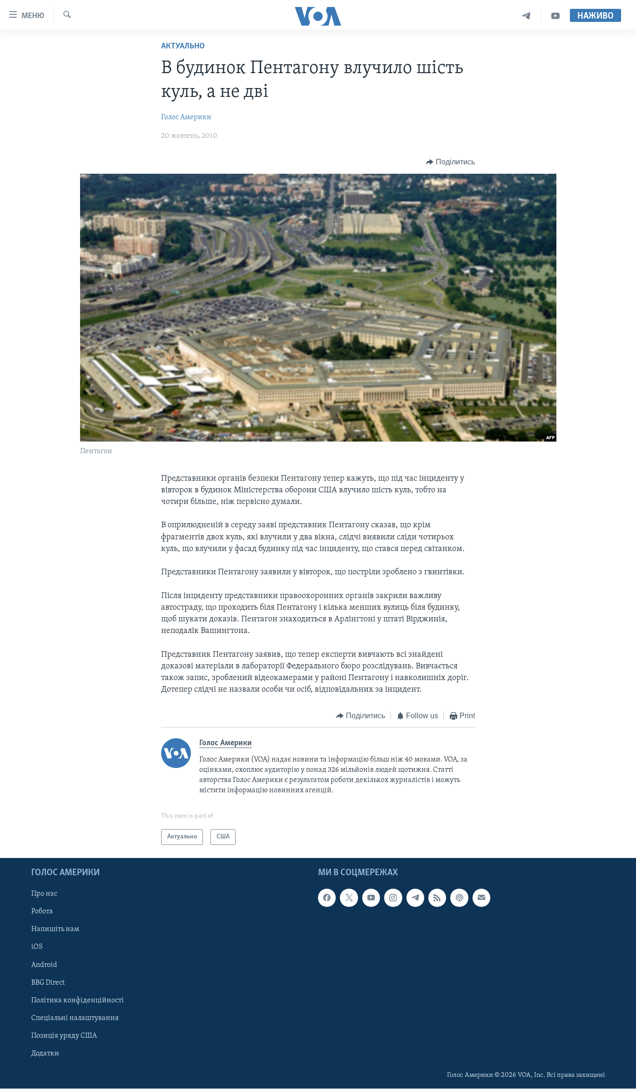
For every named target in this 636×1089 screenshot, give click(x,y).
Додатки (45, 1053)
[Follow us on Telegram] (415, 898)
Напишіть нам (55, 929)
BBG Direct (48, 983)
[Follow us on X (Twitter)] (349, 898)
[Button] (450, 162)
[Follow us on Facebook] (327, 898)
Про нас (44, 894)
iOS (37, 947)
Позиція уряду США (64, 1036)
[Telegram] (526, 16)
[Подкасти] (459, 898)
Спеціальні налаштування (75, 1018)
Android (44, 965)
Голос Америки (186, 117)
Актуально (183, 46)
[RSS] (437, 898)
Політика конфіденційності (77, 1000)
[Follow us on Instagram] (393, 898)
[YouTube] (555, 16)
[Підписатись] (481, 898)
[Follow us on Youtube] (371, 898)
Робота (42, 912)
